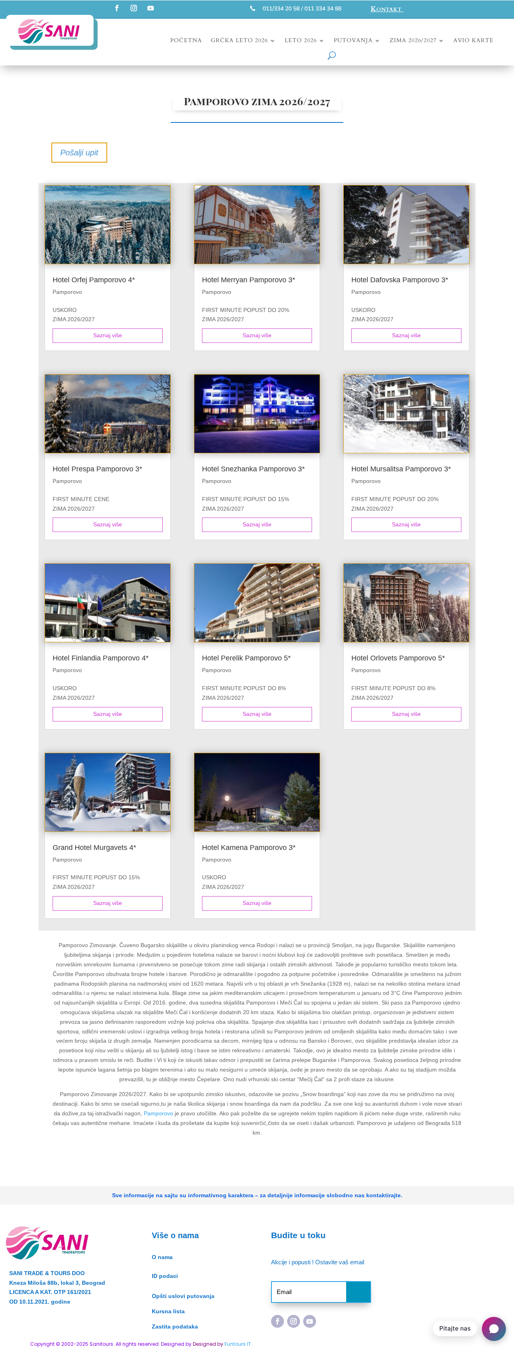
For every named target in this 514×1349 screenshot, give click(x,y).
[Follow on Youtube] (150, 8)
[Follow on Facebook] (117, 8)
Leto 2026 (301, 41)
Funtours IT (237, 1344)
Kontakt (387, 9)
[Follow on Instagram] (134, 8)
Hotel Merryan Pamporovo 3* (248, 280)
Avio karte (473, 41)
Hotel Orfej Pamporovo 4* (94, 280)
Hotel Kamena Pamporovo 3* (249, 848)
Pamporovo (67, 292)
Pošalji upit (79, 152)
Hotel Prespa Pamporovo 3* (97, 469)
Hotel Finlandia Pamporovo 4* (101, 658)
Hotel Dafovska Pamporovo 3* (399, 280)
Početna (186, 41)
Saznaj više (107, 335)
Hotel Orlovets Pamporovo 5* (398, 658)
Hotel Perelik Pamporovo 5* (246, 658)
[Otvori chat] (494, 1329)
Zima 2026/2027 (413, 41)
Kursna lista (168, 1311)
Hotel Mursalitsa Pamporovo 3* (401, 469)
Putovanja (353, 41)
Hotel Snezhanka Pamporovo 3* (253, 469)
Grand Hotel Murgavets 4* (94, 848)
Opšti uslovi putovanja (183, 1296)
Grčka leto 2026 (239, 41)
